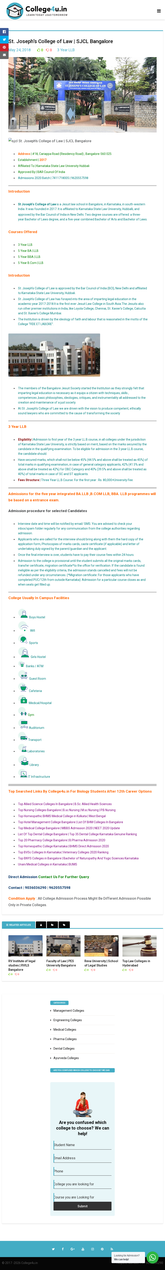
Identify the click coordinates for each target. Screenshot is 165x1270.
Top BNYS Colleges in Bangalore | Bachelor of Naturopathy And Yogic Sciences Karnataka (78, 858)
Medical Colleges (64, 1029)
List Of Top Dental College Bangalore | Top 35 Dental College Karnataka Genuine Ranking (77, 834)
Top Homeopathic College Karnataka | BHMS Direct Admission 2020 (63, 846)
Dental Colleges (64, 1048)
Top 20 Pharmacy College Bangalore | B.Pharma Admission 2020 (61, 840)
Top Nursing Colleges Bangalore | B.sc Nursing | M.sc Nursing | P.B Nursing (67, 810)
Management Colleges (68, 1010)
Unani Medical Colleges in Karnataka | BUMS (48, 864)
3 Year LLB (66, 50)
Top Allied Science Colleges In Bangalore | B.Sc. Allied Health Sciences (65, 804)
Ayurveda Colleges (66, 1058)
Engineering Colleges (67, 1020)
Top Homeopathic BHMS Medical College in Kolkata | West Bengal (62, 816)
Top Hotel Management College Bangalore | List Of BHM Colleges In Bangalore (70, 822)
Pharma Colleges (65, 1039)
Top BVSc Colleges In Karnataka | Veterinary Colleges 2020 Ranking (63, 852)
